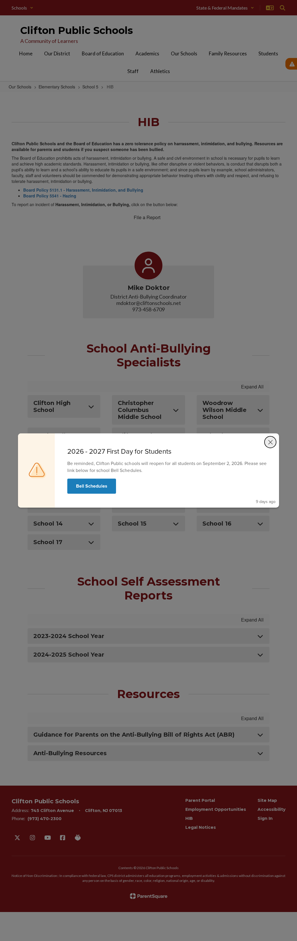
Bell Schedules (91, 486)
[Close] (270, 442)
